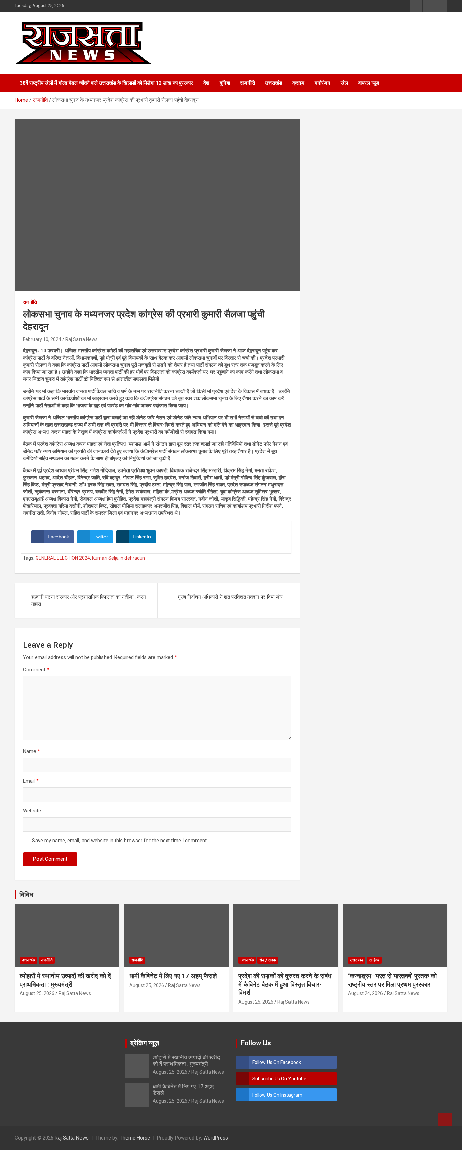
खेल (344, 83)
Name (31, 751)
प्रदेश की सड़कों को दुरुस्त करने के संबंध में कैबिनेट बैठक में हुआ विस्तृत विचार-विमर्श (284, 984)
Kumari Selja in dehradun (118, 558)
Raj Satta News (81, 339)
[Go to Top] (445, 1119)
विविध (26, 895)
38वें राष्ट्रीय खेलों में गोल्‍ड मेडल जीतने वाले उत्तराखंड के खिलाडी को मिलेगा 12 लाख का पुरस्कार (106, 83)
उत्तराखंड (273, 83)
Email (31, 781)
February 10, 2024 (42, 339)
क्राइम (298, 83)
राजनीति (247, 83)
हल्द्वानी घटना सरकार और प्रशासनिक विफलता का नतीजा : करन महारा (88, 600)
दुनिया (225, 83)
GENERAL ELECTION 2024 (63, 558)
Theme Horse (135, 1138)
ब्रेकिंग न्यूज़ (144, 1043)
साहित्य (374, 960)
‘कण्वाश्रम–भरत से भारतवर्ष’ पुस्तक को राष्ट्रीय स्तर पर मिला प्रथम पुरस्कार (392, 980)
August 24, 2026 (365, 993)
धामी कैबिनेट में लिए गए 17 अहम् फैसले (173, 976)
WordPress (215, 1138)
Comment (36, 670)
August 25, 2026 (37, 993)
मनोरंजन (322, 83)
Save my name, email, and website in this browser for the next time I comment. (120, 840)
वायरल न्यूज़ (368, 83)
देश (206, 83)
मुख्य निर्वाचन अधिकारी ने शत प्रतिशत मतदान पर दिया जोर (230, 597)
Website (32, 811)
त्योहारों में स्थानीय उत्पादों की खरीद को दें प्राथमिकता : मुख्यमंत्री (65, 980)
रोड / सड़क (267, 960)
